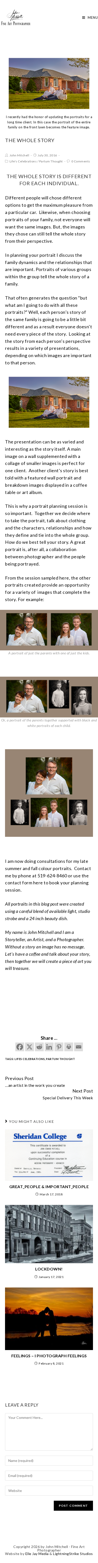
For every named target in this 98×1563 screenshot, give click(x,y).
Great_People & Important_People (49, 1186)
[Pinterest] (59, 1047)
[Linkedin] (49, 1047)
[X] (29, 1047)
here (38, 882)
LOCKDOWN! (49, 1268)
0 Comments (80, 161)
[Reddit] (39, 1047)
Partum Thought (51, 161)
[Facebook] (19, 1047)
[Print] (68, 1047)
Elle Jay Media (37, 1553)
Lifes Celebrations (30, 1059)
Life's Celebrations (23, 161)
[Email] (78, 1047)
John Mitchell (19, 155)
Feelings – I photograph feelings (49, 1355)
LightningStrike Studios (73, 1553)
